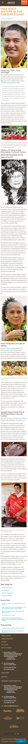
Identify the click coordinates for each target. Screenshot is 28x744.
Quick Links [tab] (5, 672)
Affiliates (4, 644)
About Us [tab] (4, 677)
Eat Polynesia (5, 590)
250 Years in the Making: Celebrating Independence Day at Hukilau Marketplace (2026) (13, 619)
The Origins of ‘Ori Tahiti (8, 615)
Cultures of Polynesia (7, 18)
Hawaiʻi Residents (7, 638)
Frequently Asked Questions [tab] (10, 681)
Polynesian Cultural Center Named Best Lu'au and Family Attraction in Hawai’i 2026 (14, 608)
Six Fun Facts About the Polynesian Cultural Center (13, 604)
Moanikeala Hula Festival (10, 350)
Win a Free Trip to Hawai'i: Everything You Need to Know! (13, 611)
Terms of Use (4, 741)
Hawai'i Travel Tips (7, 595)
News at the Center (7, 587)
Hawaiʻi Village (11, 81)
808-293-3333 (10, 669)
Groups (3, 641)
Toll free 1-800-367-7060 (10, 667)
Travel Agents (6, 636)
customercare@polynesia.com (11, 705)
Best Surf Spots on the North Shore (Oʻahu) (13, 628)
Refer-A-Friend (6, 647)
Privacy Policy (12, 741)
